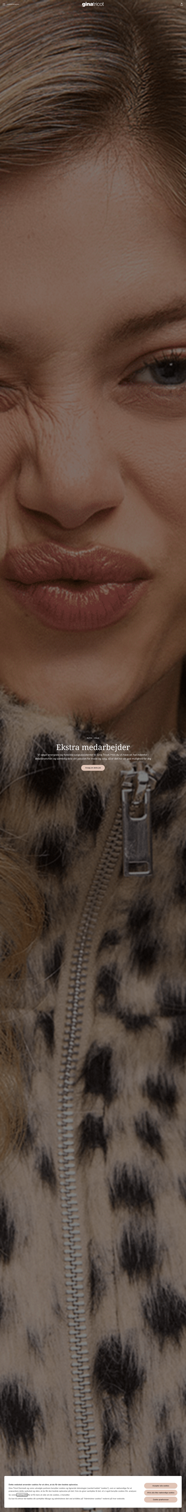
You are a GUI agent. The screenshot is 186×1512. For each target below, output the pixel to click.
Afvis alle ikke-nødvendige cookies (160, 1492)
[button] (182, 4)
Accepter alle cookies (160, 1486)
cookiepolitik (22, 1495)
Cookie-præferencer (161, 1499)
